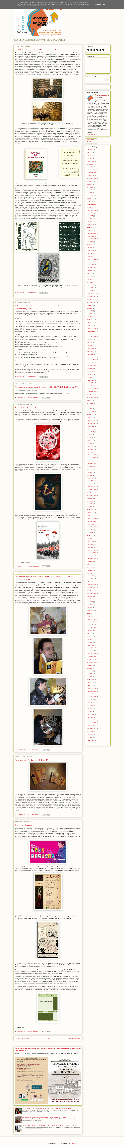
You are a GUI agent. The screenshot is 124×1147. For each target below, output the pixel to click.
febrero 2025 (90, 198)
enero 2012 (90, 616)
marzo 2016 (90, 478)
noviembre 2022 (91, 262)
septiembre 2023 (91, 239)
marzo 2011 (90, 645)
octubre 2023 (90, 236)
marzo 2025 (90, 195)
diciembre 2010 (91, 653)
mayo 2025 (90, 190)
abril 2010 (90, 676)
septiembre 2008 (91, 728)
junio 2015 (90, 501)
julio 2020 (89, 342)
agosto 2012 (90, 596)
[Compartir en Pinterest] (47, 293)
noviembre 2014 (91, 521)
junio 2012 (90, 602)
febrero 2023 (90, 253)
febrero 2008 (90, 743)
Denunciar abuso (90, 140)
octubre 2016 (90, 460)
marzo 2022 (90, 285)
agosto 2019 (90, 368)
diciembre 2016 (91, 455)
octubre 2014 (90, 524)
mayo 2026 (90, 155)
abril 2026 (90, 158)
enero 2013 (90, 581)
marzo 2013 (90, 576)
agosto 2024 (90, 213)
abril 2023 (90, 247)
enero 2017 (90, 452)
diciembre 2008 (91, 720)
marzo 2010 (90, 679)
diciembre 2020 (91, 328)
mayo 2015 (90, 504)
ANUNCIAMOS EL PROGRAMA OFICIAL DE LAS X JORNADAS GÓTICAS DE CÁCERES (46, 1108)
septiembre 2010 (91, 662)
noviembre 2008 (91, 723)
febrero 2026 (90, 164)
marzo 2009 (90, 714)
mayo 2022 (90, 279)
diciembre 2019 (91, 357)
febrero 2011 (90, 648)
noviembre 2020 (91, 331)
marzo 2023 (90, 250)
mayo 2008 (90, 734)
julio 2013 (89, 564)
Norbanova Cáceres (103, 95)
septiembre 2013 (91, 558)
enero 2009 (90, 717)
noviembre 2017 (91, 423)
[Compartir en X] (44, 293)
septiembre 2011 (91, 627)
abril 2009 (90, 711)
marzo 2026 (90, 161)
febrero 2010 (90, 682)
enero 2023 (90, 256)
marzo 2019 (90, 380)
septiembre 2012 (91, 593)
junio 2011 (90, 636)
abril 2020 (90, 345)
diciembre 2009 (91, 688)
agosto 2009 (90, 700)
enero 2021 (90, 325)
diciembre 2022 (91, 259)
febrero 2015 (90, 512)
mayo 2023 (90, 244)
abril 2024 (90, 221)
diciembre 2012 (91, 584)
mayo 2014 (90, 535)
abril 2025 (90, 193)
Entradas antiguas (75, 1038)
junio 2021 (90, 311)
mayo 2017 (90, 440)
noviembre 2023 (91, 233)
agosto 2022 (90, 270)
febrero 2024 (90, 227)
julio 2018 (89, 400)
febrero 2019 (90, 383)
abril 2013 (90, 573)
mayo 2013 (90, 570)
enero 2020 (90, 354)
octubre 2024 (90, 207)
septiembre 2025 (91, 178)
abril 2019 (90, 377)
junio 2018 (90, 403)
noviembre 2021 (91, 296)
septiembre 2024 (91, 210)
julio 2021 (89, 308)
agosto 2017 (90, 432)
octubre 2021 (90, 299)
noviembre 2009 (91, 691)
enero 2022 (90, 291)
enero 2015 (90, 515)
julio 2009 (89, 702)
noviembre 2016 (91, 458)
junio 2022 (90, 276)
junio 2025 (90, 187)
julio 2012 (89, 599)
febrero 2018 (90, 414)
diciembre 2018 (91, 388)
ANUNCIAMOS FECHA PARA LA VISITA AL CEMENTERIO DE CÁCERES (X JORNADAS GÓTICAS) (49, 1125)
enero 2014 (90, 547)
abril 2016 (90, 475)
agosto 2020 (90, 339)
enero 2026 (90, 167)
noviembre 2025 (91, 172)
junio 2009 (90, 705)
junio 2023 (90, 241)
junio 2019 (90, 371)
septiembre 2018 (91, 397)
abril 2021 (90, 316)
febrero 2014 (90, 544)
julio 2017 (89, 435)
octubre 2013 (90, 555)
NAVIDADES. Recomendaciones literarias (32, 407)
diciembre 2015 (91, 486)
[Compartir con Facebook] (45, 293)
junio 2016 (90, 469)
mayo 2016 (90, 472)
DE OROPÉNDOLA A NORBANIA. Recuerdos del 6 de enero (40, 49)
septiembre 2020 (91, 337)
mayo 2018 (90, 406)
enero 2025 (90, 201)
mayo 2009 (90, 708)
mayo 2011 (90, 639)
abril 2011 (89, 642)
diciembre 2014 (91, 518)
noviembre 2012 (91, 587)
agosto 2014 (90, 530)
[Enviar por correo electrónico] (40, 293)
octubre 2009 (90, 694)
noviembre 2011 (91, 622)
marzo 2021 (90, 319)
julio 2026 (89, 152)
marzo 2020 (90, 348)
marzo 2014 (90, 541)
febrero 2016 (90, 481)
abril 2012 (90, 607)
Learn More (97, 4)
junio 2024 (90, 216)
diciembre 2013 (91, 550)
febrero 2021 (90, 322)
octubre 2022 (90, 265)
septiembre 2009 (91, 697)
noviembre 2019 (91, 360)
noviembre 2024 (91, 204)
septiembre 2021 (91, 302)
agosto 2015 (90, 498)
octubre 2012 (90, 590)
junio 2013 (90, 567)
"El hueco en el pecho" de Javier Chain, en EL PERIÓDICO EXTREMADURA (47, 387)
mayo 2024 (90, 218)
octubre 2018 (90, 394)
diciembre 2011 (91, 619)
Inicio (49, 1038)
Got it (105, 4)
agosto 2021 (90, 305)
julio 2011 (89, 633)
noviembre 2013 (91, 553)
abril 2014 (90, 538)
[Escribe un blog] (42, 293)
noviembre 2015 (91, 489)
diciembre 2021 (91, 293)
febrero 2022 (90, 288)
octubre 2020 (90, 334)
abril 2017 (90, 443)
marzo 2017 (90, 446)
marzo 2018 (90, 411)
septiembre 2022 (91, 267)
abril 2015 (90, 507)
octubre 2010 (90, 659)
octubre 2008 (90, 725)
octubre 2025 (90, 175)
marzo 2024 (90, 224)
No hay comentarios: (31, 292)
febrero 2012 (90, 613)
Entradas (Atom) (51, 1044)
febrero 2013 (90, 578)
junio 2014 (90, 532)
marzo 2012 (90, 610)
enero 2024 (90, 230)
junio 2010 (90, 671)
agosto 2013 (90, 561)
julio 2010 (89, 668)
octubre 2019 (90, 363)
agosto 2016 (90, 466)
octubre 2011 (90, 625)
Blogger (74, 1143)
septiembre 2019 (91, 365)
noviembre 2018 (91, 391)
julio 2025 (89, 184)
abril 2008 (90, 737)
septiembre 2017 (91, 429)
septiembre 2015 (91, 495)
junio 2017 (90, 437)
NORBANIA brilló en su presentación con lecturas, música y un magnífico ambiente (44, 1117)
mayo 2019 (90, 374)
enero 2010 (90, 685)
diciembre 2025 (91, 169)
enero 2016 (90, 483)
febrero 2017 (90, 449)
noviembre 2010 (91, 656)
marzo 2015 (90, 509)
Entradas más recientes (22, 1038)
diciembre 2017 (91, 420)
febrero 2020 (90, 351)
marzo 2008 (90, 740)
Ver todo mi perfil (91, 134)
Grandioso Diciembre (23, 825)
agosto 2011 (90, 630)
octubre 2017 (90, 426)
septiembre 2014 (91, 527)
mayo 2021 (90, 314)
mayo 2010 (90, 674)
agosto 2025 (90, 181)
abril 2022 (90, 282)
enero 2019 (90, 386)
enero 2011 (90, 650)
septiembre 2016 (91, 463)
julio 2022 (89, 273)
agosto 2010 (90, 665)
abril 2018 (90, 409)
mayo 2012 (90, 604)
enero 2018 (90, 417)
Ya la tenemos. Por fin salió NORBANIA (31, 760)
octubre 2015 (90, 492)
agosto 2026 (90, 149)
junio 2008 (90, 731)
